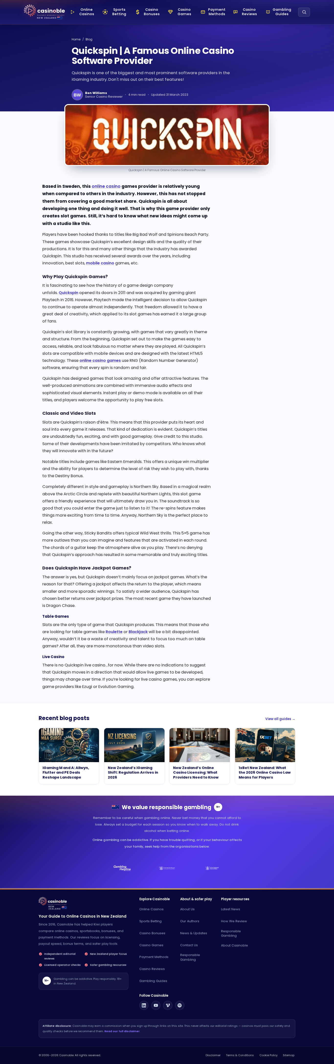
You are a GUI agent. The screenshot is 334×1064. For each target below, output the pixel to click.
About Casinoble (234, 945)
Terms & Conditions (240, 1055)
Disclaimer (213, 1055)
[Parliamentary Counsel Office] (167, 868)
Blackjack (138, 632)
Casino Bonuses (152, 933)
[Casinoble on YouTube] (156, 1005)
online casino (106, 186)
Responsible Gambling (190, 957)
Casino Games (151, 945)
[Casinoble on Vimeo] (167, 1005)
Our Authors (189, 921)
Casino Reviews (152, 969)
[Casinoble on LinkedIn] (144, 1005)
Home (76, 39)
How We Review (234, 921)
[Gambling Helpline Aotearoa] (122, 868)
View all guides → (280, 719)
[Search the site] (304, 12)
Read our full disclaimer (122, 1031)
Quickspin (68, 293)
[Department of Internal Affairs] (212, 868)
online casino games (100, 360)
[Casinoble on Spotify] (179, 1005)
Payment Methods (153, 957)
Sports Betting (150, 921)
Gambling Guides (153, 981)
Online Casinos (151, 909)
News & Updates (193, 933)
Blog (89, 39)
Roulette (114, 632)
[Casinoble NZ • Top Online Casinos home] (44, 11)
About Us (187, 909)
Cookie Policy (268, 1055)
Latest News (230, 909)
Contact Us (189, 945)
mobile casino (100, 263)
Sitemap (288, 1055)
